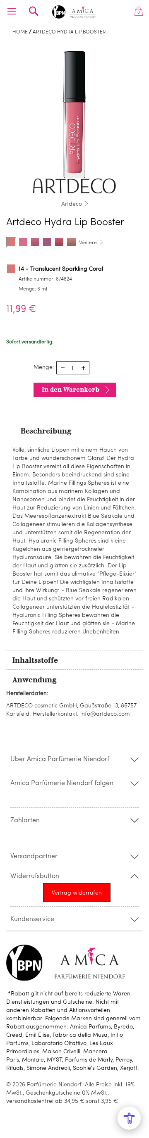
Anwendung (34, 679)
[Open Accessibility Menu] (129, 1118)
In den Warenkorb (70, 389)
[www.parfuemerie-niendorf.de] (74, 10)
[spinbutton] (72, 367)
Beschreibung (46, 431)
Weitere (88, 242)
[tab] (74, 430)
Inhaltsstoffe (35, 660)
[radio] (11, 242)
